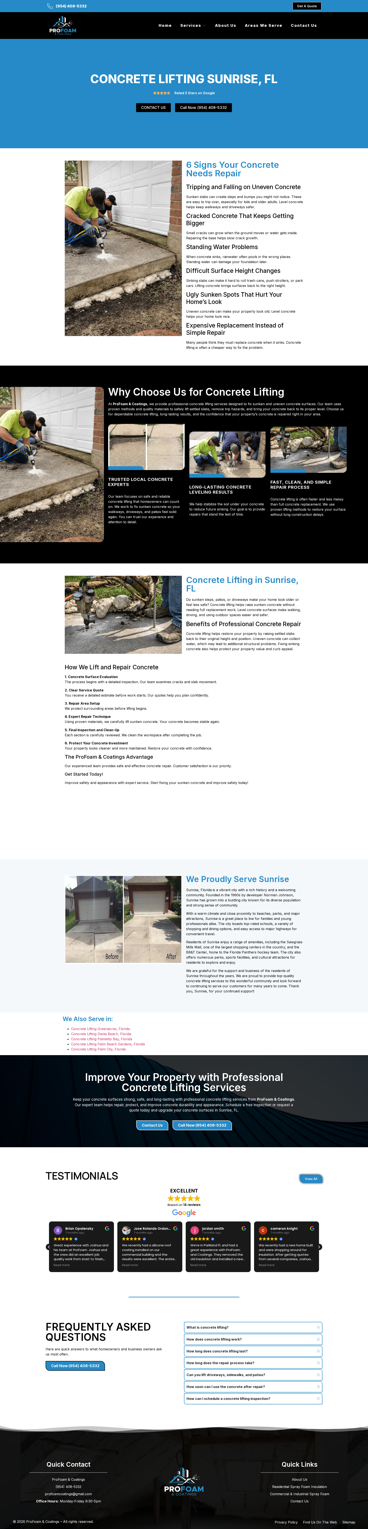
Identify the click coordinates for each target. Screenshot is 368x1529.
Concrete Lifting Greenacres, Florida (100, 1029)
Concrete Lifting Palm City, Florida (98, 1049)
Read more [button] (62, 1265)
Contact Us (304, 25)
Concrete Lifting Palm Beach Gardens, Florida (108, 1044)
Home (165, 25)
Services (190, 25)
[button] (319, 1247)
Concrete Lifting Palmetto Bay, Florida (101, 1039)
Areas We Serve (263, 25)
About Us (225, 25)
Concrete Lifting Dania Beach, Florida (101, 1034)
